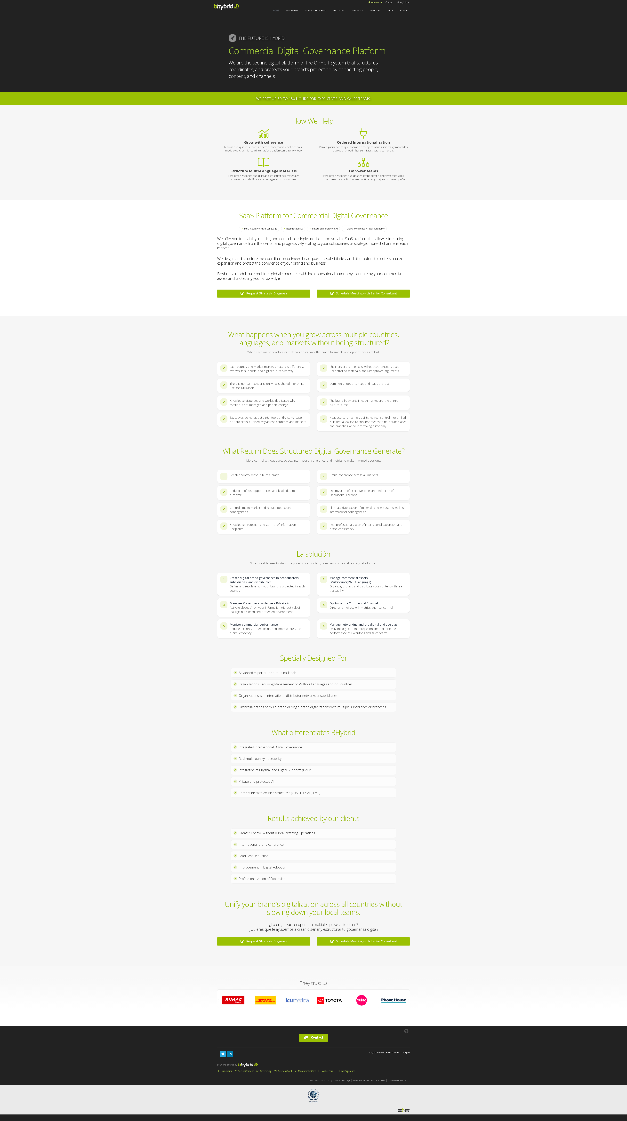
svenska (380, 1052)
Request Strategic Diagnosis (266, 293)
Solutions (338, 10)
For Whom (292, 10)
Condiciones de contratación (398, 1080)
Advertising (265, 1071)
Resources (376, 2)
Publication (226, 1071)
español (389, 1052)
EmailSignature (347, 1071)
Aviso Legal (346, 1080)
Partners (375, 10)
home (276, 10)
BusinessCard (284, 1071)
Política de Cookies (378, 1080)
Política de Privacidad (361, 1080)
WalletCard (327, 1071)
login (389, 2)
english (403, 2)
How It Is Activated (315, 10)
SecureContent (245, 1071)
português (405, 1052)
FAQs (390, 10)
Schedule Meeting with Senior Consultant (365, 293)
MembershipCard (306, 1071)
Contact (405, 10)
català (396, 1052)
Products (357, 10)
